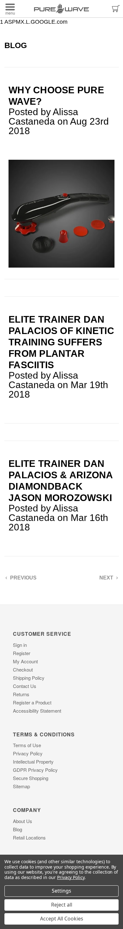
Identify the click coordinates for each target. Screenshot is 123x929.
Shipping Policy (28, 677)
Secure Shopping (30, 778)
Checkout (23, 669)
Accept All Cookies (61, 918)
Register (21, 653)
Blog (17, 829)
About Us (22, 821)
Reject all (61, 904)
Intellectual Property (33, 761)
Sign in (20, 644)
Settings (61, 890)
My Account (25, 661)
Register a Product (32, 702)
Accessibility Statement (37, 710)
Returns (21, 694)
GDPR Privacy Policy (35, 769)
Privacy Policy (28, 753)
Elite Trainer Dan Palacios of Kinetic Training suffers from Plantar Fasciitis (61, 342)
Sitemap (21, 786)
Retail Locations (29, 837)
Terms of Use (27, 745)
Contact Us (24, 686)
